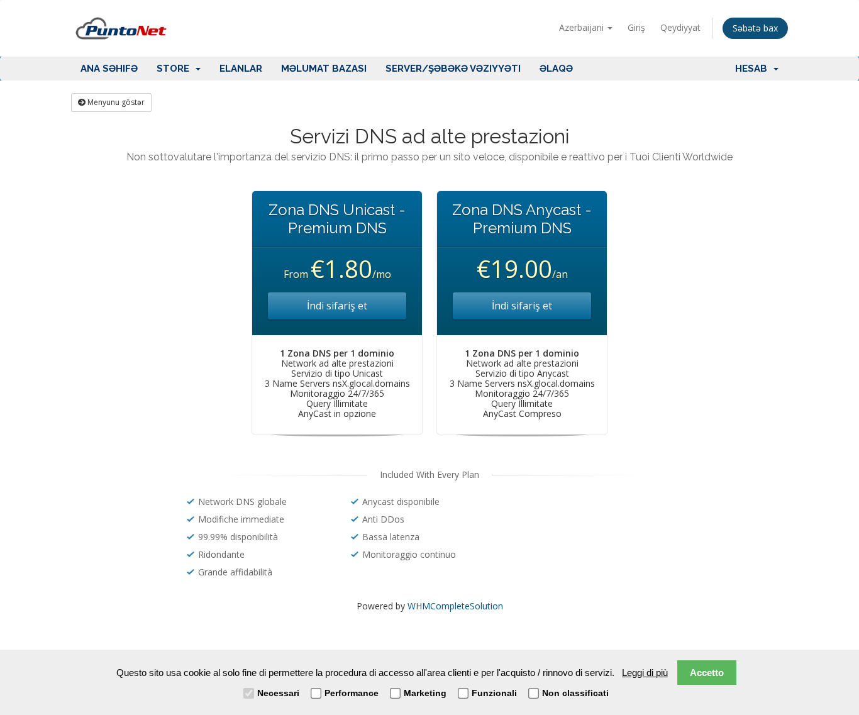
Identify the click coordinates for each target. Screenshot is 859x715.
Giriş (636, 27)
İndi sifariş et (337, 306)
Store (175, 68)
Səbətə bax (755, 28)
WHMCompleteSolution (455, 606)
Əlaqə (556, 68)
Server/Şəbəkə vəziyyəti (453, 68)
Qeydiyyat (680, 27)
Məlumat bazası (324, 68)
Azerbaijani (582, 27)
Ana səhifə (109, 68)
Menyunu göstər (115, 102)
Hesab (753, 68)
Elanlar (240, 68)
